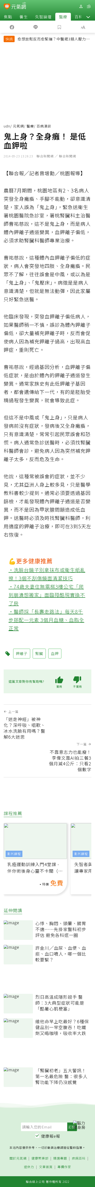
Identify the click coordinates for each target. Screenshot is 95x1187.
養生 (23, 17)
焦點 (8, 17)
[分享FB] (12, 27)
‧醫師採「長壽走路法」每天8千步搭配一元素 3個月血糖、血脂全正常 (46, 620)
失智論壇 (43, 17)
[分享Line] (36, 27)
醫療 (63, 17)
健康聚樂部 (39, 1158)
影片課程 (14, 853)
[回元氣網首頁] (18, 6)
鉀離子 (22, 653)
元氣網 (18, 126)
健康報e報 (50, 1136)
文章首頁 (46, 1167)
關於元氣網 (18, 1158)
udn (7, 126)
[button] (88, 16)
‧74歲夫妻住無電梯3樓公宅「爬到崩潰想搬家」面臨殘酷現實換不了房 (47, 595)
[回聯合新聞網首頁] (7, 7)
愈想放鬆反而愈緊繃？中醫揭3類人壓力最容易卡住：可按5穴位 (54, 39)
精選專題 (60, 1158)
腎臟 (39, 653)
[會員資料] (81, 6)
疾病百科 (79, 1158)
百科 (79, 17)
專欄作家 (64, 1167)
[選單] (89, 6)
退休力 (29, 1167)
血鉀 (55, 653)
